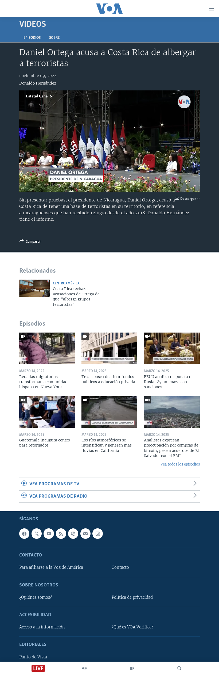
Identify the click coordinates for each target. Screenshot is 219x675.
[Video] (132, 668)
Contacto (120, 567)
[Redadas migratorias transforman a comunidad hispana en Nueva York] (47, 348)
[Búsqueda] (179, 668)
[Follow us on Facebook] (24, 533)
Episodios (32, 38)
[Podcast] (73, 533)
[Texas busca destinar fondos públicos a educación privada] (109, 348)
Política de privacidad (132, 597)
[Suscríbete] (85, 533)
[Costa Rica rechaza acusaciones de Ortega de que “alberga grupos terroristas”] (34, 288)
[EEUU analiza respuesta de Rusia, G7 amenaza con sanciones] (172, 348)
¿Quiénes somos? (35, 597)
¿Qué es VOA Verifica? (132, 627)
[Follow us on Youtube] (49, 533)
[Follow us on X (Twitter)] (37, 533)
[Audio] (84, 668)
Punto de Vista (33, 657)
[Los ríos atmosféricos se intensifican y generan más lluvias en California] (109, 412)
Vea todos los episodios (180, 464)
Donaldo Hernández (37, 83)
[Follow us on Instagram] (97, 533)
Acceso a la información (42, 627)
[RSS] (61, 533)
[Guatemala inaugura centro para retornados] (47, 412)
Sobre (54, 38)
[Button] (30, 242)
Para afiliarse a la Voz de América (51, 567)
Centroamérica (66, 283)
